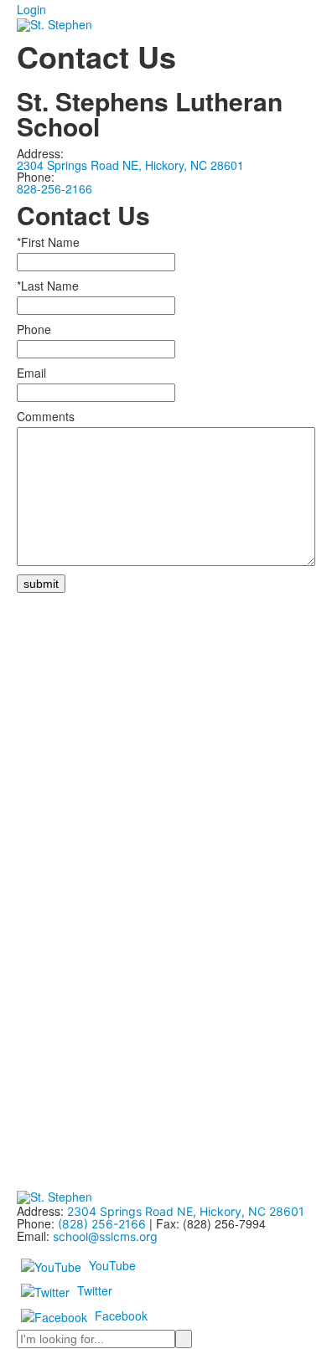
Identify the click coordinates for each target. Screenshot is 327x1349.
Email (31, 372)
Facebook (121, 1314)
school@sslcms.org (105, 1236)
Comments (46, 416)
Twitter (94, 1289)
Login (31, 9)
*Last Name (48, 285)
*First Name (48, 242)
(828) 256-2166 (102, 1224)
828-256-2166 (54, 188)
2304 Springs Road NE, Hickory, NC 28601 (130, 165)
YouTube (112, 1264)
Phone (34, 329)
